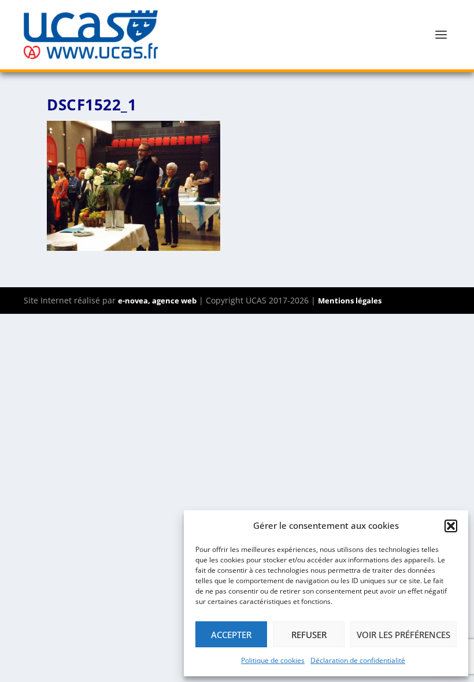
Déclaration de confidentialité (357, 660)
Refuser (309, 634)
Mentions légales (350, 300)
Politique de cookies (273, 660)
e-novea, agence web (157, 300)
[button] (451, 526)
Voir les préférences (403, 634)
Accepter (231, 634)
